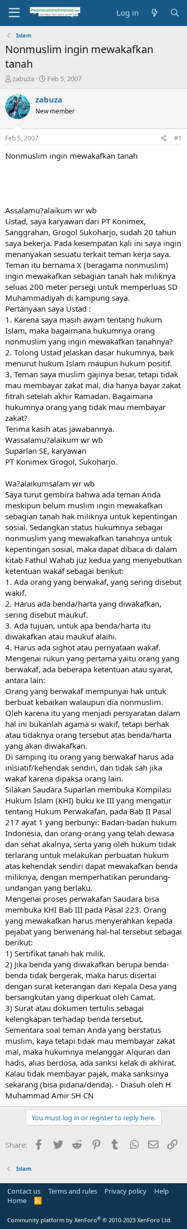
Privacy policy (125, 1191)
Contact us (24, 1191)
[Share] (163, 139)
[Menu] (14, 13)
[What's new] (154, 12)
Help (161, 1191)
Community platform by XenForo (89, 1220)
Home (16, 1200)
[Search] (175, 12)
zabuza (23, 78)
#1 (178, 138)
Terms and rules (72, 1191)
